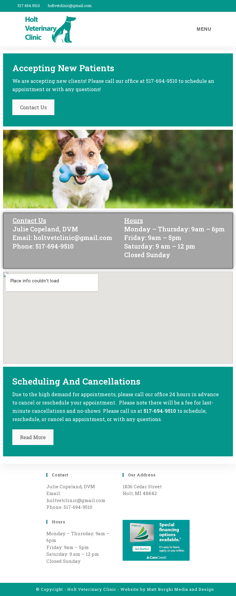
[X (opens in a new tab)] (215, 6)
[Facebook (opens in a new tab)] (221, 6)
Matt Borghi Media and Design (180, 589)
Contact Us (33, 107)
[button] (9, 178)
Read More (33, 437)
